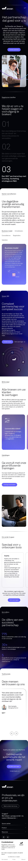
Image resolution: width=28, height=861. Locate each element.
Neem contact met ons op (10, 806)
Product (4, 827)
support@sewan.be (9, 818)
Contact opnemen (14, 49)
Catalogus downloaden (9, 484)
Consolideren (6, 235)
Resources (5, 832)
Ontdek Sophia (7, 341)
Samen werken (6, 823)
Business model (7, 231)
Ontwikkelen (19, 231)
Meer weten (5, 489)
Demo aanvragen (18, 341)
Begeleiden (17, 235)
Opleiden (5, 240)
